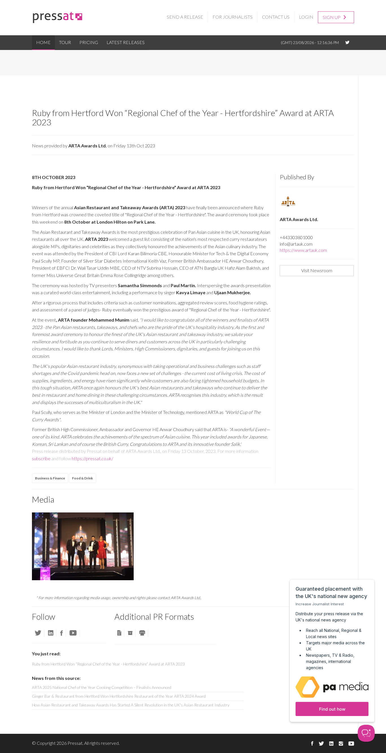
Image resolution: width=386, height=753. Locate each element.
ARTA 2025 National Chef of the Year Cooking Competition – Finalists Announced (101, 687)
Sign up (332, 17)
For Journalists (232, 16)
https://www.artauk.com (303, 250)
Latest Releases (126, 42)
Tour (65, 42)
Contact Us (276, 16)
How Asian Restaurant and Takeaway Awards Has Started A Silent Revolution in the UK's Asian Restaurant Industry (130, 704)
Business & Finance (50, 478)
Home (43, 42)
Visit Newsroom (316, 270)
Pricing (88, 42)
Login (306, 16)
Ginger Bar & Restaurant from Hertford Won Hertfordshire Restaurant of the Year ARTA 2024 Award (119, 696)
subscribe (41, 458)
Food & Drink (82, 478)
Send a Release (185, 16)
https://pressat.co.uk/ (92, 458)
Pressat (75, 743)
